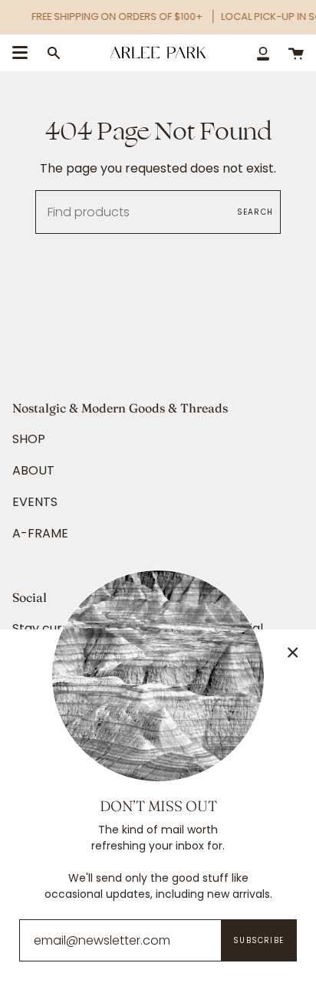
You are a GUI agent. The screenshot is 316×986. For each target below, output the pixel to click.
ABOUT (33, 470)
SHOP (28, 439)
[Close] (293, 652)
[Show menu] (20, 53)
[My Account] (263, 53)
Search (255, 212)
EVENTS (35, 502)
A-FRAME (40, 533)
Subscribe (258, 940)
